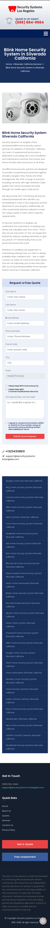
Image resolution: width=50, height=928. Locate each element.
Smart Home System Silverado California (20, 624)
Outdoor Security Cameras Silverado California (23, 737)
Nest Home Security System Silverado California (24, 727)
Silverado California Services (28, 64)
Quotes (5, 815)
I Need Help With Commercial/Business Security (23, 390)
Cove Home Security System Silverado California (24, 525)
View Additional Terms (18, 429)
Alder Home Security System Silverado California (24, 644)
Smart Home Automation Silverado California (22, 585)
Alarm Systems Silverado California (22, 517)
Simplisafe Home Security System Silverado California (22, 535)
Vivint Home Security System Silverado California (24, 664)
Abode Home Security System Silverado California (25, 615)
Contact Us (7, 825)
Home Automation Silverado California (24, 672)
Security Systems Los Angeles (31, 918)
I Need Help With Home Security (23, 386)
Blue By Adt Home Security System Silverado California (22, 565)
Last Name (11, 304)
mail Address (12, 317)
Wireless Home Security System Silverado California (21, 681)
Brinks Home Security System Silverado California (24, 595)
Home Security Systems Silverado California (22, 691)
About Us (6, 811)
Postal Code (11, 344)
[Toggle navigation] (46, 34)
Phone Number (13, 331)
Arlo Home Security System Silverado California (23, 555)
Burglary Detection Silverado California (24, 480)
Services (6, 820)
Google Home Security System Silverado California (20, 654)
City (7, 357)
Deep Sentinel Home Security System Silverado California (24, 575)
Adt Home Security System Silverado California (23, 545)
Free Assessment (25, 857)
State (8, 370)
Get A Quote (25, 844)
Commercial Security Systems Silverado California (24, 499)
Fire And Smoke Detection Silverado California (23, 605)
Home (9, 64)
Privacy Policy (8, 830)
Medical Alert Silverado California (21, 718)
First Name (11, 291)
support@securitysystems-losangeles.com (19, 458)
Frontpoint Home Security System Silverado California (22, 634)
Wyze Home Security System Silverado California (24, 710)
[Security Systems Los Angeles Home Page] (25, 8)
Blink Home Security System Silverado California (24, 509)
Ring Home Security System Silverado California (24, 489)
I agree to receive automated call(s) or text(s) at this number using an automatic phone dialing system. (25, 426)
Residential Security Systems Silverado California (24, 747)
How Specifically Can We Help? (20, 397)
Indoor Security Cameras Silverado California (22, 701)
